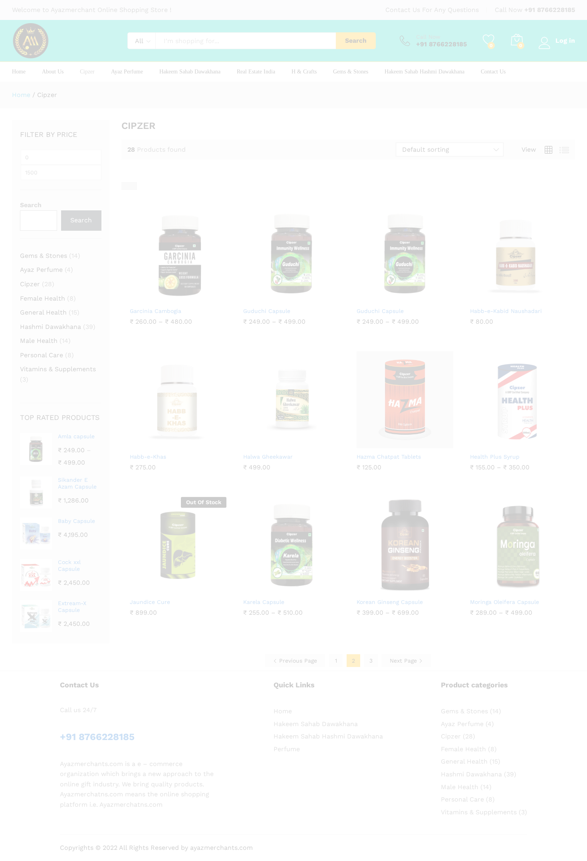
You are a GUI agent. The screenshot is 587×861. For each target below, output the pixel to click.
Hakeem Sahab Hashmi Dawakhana (424, 72)
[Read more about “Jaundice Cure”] (158, 589)
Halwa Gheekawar (268, 456)
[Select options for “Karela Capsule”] (272, 589)
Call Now (428, 37)
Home (19, 72)
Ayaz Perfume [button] (127, 72)
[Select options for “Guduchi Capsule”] (272, 298)
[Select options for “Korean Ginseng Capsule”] (385, 589)
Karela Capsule (263, 602)
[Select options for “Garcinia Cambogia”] (158, 298)
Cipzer (87, 72)
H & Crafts (304, 72)
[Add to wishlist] (195, 298)
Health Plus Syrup (495, 456)
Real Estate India (256, 72)
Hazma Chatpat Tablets (389, 456)
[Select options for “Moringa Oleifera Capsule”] (499, 589)
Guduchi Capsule (266, 311)
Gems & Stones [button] (350, 72)
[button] (499, 298)
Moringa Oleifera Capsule (504, 602)
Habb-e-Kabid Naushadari (506, 311)
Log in (565, 40)
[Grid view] (125, 186)
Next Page (404, 660)
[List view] (133, 186)
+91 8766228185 (549, 10)
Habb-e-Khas (148, 456)
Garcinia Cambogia (155, 311)
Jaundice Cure (150, 602)
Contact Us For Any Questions (432, 10)
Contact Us (493, 72)
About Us (52, 72)
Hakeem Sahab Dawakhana (189, 72)
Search (356, 40)
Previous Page (297, 660)
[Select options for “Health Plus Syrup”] (499, 443)
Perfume (287, 749)
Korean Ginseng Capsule (390, 602)
